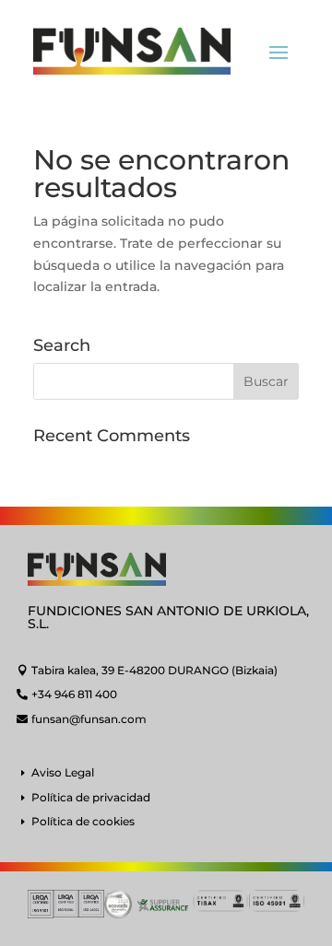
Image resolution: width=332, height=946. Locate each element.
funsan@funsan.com (89, 719)
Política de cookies (83, 821)
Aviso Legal (62, 772)
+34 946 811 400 (74, 694)
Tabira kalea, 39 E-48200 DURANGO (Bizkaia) (154, 670)
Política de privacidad (90, 797)
